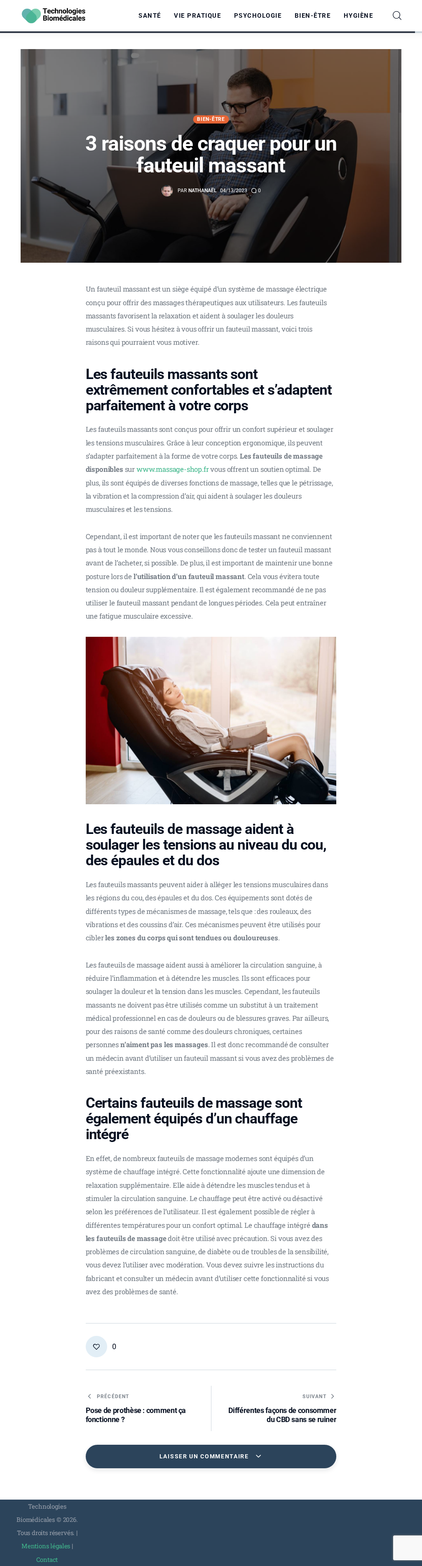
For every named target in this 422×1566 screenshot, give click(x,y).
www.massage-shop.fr (172, 469)
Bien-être (211, 119)
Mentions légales (45, 1546)
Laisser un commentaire (205, 1456)
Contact (47, 1559)
